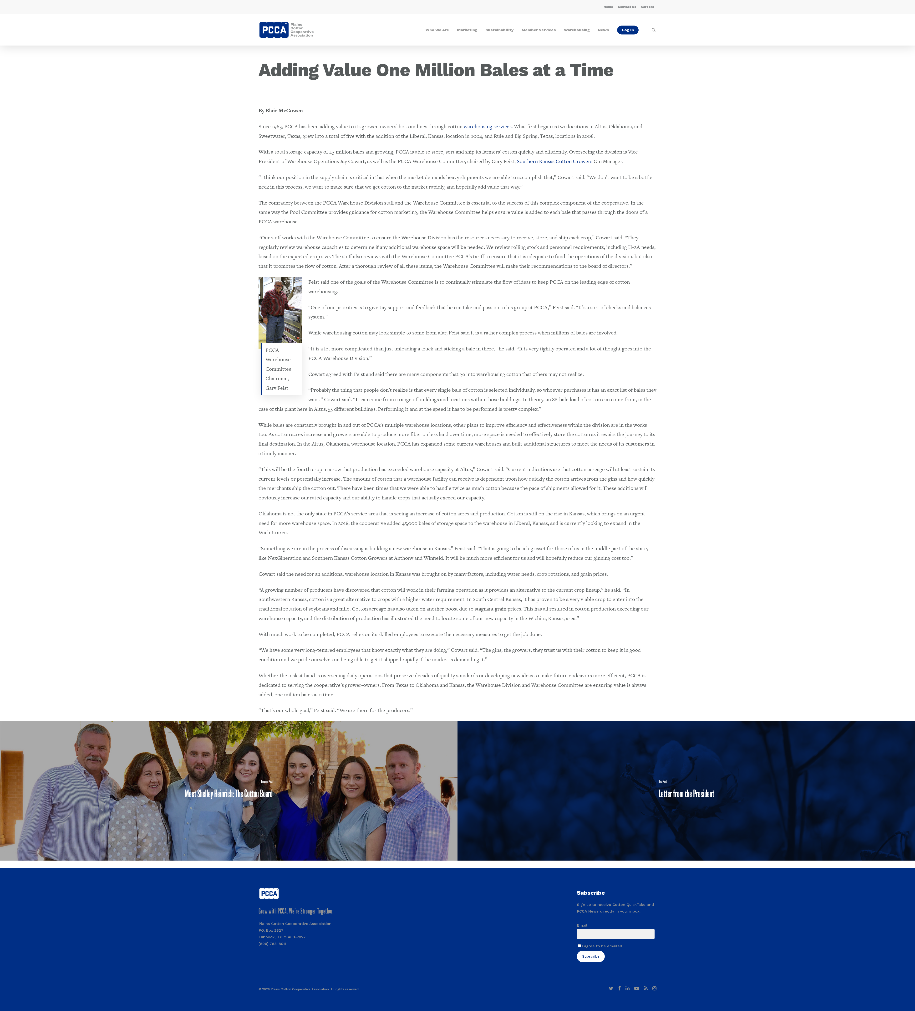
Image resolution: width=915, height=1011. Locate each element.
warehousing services (488, 126)
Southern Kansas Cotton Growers (554, 161)
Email (582, 925)
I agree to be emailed (602, 946)
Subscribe (591, 956)
